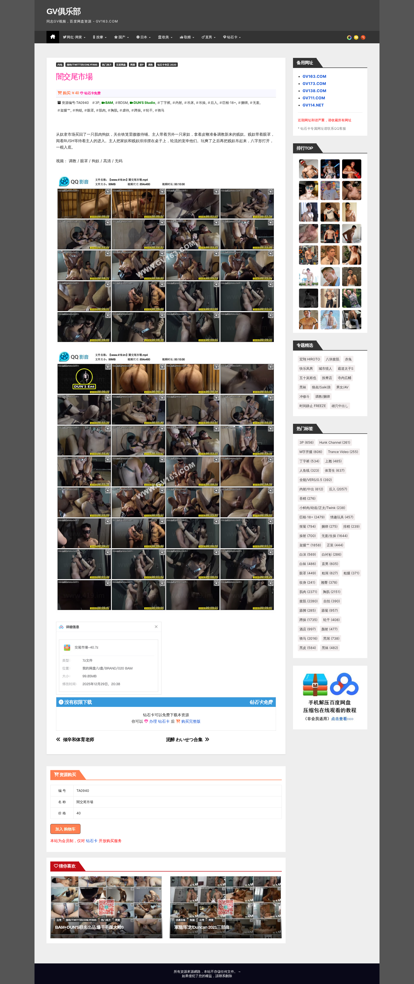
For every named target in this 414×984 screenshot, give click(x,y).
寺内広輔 (344, 378)
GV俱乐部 (63, 11)
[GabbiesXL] (330, 276)
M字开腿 (310, 452)
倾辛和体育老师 (78, 739)
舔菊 (330, 610)
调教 (150, 64)
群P (142, 64)
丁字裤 (165, 103)
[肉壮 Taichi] (351, 298)
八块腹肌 (332, 359)
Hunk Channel (334, 442)
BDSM (123, 103)
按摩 (100, 37)
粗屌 (330, 573)
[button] (363, 37)
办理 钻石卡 (159, 721)
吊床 (190, 103)
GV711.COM (314, 97)
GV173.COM (314, 83)
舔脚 (307, 610)
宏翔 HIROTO (309, 359)
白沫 (307, 554)
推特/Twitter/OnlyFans (82, 64)
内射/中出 (311, 489)
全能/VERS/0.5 (315, 480)
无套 (256, 103)
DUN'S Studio (144, 103)
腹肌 (308, 601)
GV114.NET (313, 105)
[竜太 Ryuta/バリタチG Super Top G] (330, 211)
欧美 (166, 37)
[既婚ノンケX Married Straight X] (308, 233)
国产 (123, 37)
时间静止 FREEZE (312, 406)
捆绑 (244, 103)
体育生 (335, 470)
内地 (60, 64)
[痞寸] (330, 233)
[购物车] (356, 37)
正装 (335, 545)
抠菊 (307, 526)
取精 (188, 37)
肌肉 (102, 110)
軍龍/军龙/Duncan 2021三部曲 (201, 927)
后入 (214, 103)
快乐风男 (306, 368)
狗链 (78, 110)
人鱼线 (309, 470)
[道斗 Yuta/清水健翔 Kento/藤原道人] (330, 254)
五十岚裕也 (307, 378)
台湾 (59, 919)
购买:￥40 (71, 93)
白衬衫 (331, 554)
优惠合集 (180, 919)
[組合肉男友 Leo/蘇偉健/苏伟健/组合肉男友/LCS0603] (330, 190)
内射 (178, 103)
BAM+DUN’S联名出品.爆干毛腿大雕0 (89, 927)
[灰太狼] (351, 319)
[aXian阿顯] (351, 276)
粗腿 (351, 573)
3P (97, 103)
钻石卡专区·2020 (166, 64)
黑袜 (302, 387)
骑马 (161, 110)
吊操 (202, 103)
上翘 (333, 461)
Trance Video (343, 452)
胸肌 (114, 110)
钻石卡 (92, 840)
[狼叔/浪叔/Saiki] (308, 190)
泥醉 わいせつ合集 (184, 739)
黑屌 (331, 638)
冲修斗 (304, 396)
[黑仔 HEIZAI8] (308, 254)
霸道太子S (345, 368)
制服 (192, 919)
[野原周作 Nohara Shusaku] (308, 319)
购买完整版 (191, 721)
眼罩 (90, 110)
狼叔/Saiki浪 (321, 387)
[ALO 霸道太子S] (351, 233)
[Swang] (351, 168)
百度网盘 (121, 64)
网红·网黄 (75, 37)
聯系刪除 (225, 976)
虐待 (125, 110)
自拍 (331, 601)
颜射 (330, 629)
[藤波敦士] (330, 319)
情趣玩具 (341, 517)
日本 (144, 37)
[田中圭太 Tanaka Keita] (351, 254)
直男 (209, 37)
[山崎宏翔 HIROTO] (308, 168)
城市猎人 (325, 368)
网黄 (132, 64)
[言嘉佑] (308, 211)
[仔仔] (308, 298)
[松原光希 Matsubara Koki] (351, 190)
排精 (351, 526)
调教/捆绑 (322, 396)
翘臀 (329, 582)
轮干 (149, 110)
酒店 (307, 629)
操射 (307, 536)
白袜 (307, 564)
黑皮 (307, 648)
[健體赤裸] (308, 276)
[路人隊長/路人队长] (330, 298)
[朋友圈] (349, 37)
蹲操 (137, 110)
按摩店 (327, 378)
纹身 (307, 582)
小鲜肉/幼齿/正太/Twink (322, 508)
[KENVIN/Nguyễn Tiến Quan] (330, 168)
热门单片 (107, 64)
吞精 (307, 498)
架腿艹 (65, 110)
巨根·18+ (229, 103)
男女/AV (342, 387)
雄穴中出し (340, 406)
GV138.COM (314, 90)
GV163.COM (314, 76)
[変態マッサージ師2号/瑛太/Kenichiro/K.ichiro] (351, 211)
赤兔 (348, 359)
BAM (109, 103)
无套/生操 (335, 536)
